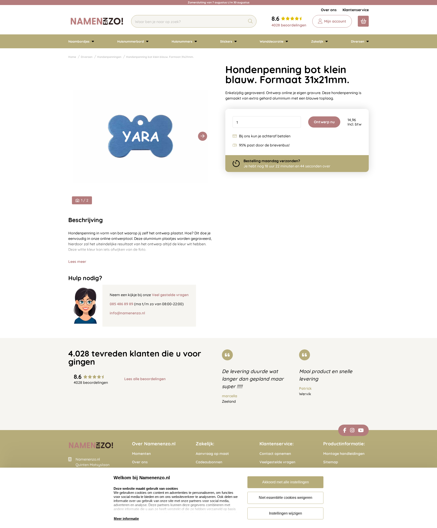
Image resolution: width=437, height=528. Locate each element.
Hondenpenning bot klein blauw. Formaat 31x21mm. (160, 57)
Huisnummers (182, 41)
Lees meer (77, 261)
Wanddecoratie (272, 41)
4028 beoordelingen (289, 25)
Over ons (329, 10)
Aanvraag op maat (212, 453)
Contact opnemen (275, 453)
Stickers (226, 41)
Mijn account (335, 21)
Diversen (358, 41)
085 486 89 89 (121, 304)
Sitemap (330, 462)
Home (72, 57)
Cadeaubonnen (209, 462)
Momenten (141, 453)
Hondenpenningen (109, 57)
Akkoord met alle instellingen (285, 482)
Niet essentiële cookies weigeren (285, 498)
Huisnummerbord (131, 41)
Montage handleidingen (344, 453)
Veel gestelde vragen (170, 294)
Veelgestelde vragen (277, 462)
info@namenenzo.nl (127, 313)
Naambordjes (79, 41)
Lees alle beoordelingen (145, 379)
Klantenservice (356, 10)
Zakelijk (317, 41)
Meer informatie (126, 518)
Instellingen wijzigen (285, 513)
